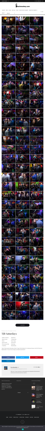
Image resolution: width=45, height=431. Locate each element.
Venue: (3, 340)
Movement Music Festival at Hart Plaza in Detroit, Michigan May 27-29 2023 (39, 388)
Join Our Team (21, 417)
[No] (43, 428)
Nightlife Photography (23, 10)
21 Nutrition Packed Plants (39, 402)
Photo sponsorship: (5, 344)
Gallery (3, 10)
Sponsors (27, 417)
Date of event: (4, 342)
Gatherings (38, 385)
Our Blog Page (36, 417)
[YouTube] (39, 1)
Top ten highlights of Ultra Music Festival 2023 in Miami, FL (39, 396)
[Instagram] (37, 1)
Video (7, 10)
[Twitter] (36, 1)
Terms (7, 417)
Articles (13, 10)
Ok (22, 429)
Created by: (4, 345)
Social (10, 10)
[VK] (28, 414)
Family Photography (33, 10)
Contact (10, 417)
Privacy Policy (15, 417)
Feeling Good (38, 405)
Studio (17, 10)
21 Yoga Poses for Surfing (39, 407)
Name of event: (4, 339)
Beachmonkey (14, 367)
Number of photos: (5, 337)
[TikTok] (40, 1)
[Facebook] (35, 1)
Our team (31, 417)
